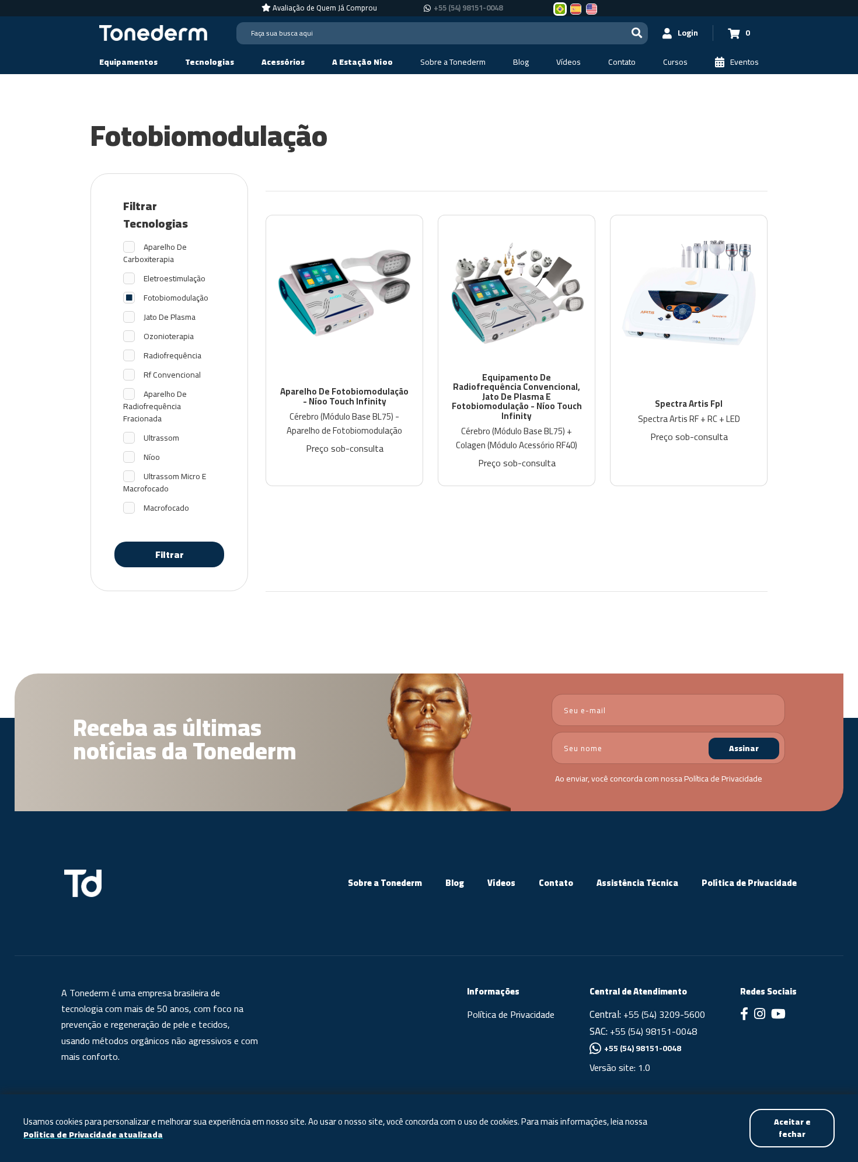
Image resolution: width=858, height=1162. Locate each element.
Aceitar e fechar (792, 1128)
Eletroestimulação (174, 279)
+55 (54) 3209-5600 (664, 1014)
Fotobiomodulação (176, 298)
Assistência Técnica (637, 882)
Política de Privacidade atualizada (93, 1135)
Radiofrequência (172, 356)
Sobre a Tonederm (385, 882)
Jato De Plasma (170, 317)
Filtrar (169, 554)
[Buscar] (637, 33)
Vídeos (501, 882)
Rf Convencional (172, 375)
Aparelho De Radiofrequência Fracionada (155, 406)
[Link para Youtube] (778, 1015)
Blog (454, 882)
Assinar (744, 748)
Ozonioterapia (169, 336)
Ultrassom (161, 438)
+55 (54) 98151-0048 (468, 8)
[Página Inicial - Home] (153, 32)
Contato (556, 882)
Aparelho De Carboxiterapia (155, 253)
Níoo (152, 457)
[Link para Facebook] (744, 1015)
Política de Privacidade (723, 778)
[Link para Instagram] (759, 1015)
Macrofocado (166, 508)
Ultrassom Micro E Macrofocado (164, 482)
